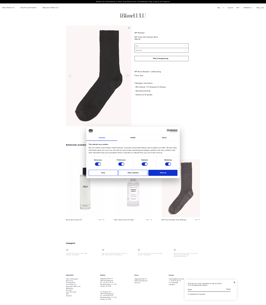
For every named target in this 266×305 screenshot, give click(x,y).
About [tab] (164, 137)
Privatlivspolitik (70, 282)
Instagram (172, 284)
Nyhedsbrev (69, 288)
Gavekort (69, 295)
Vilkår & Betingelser (72, 279)
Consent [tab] (102, 137)
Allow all (163, 173)
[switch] (121, 164)
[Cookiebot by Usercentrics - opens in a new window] (168, 130)
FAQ (67, 294)
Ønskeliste (247, 8)
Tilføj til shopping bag (161, 58)
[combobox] (162, 45)
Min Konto (69, 290)
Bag (260, 8)
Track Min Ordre (71, 292)
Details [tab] (133, 137)
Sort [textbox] (137, 46)
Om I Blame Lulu (71, 284)
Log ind (230, 8)
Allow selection (133, 173)
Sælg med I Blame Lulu (50, 8)
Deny (103, 173)
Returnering (69, 281)
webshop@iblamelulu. (175, 279)
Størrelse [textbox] (139, 50)
